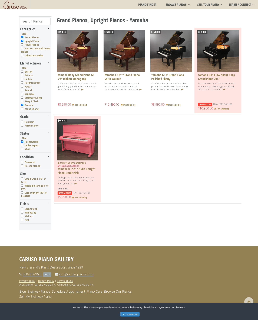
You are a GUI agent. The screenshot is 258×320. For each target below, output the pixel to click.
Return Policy (46, 280)
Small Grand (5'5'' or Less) (33, 180)
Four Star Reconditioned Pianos (35, 50)
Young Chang (32, 109)
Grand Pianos (32, 37)
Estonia (29, 75)
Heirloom (29, 122)
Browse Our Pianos (118, 291)
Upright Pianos (32, 41)
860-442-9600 (32, 274)
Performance (31, 125)
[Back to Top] (248, 301)
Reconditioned (32, 165)
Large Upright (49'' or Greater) (34, 194)
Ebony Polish (31, 209)
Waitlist (29, 149)
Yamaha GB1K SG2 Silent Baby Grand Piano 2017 (216, 77)
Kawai (28, 86)
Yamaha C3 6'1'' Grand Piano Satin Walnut (122, 77)
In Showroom (31, 141)
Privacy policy (27, 280)
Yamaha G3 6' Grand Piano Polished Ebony (167, 77)
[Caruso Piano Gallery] (15, 4)
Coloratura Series (34, 55)
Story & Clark (31, 101)
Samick (28, 90)
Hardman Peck (32, 82)
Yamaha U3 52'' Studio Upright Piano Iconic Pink (76, 171)
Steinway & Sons (33, 97)
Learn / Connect (240, 4)
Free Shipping (80, 104)
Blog (22, 291)
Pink (27, 220)
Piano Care (94, 291)
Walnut (29, 216)
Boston (28, 71)
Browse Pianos (176, 4)
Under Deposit (32, 145)
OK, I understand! (130, 314)
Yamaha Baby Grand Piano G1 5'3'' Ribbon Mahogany (76, 77)
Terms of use (65, 280)
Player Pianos (32, 44)
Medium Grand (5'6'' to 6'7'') (34, 187)
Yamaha (29, 105)
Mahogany (30, 212)
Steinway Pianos (39, 291)
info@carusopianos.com (76, 274)
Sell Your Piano (208, 4)
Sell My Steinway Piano (35, 296)
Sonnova (29, 94)
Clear (24, 33)
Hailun (28, 79)
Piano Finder (147, 4)
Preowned (30, 162)
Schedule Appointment (68, 291)
